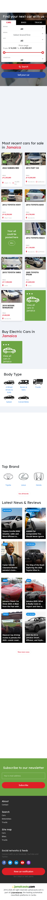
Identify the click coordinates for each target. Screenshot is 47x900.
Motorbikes (6, 819)
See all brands (24, 494)
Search (25, 66)
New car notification (23, 871)
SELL (12, 243)
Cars (8, 22)
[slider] (4, 52)
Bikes (23, 22)
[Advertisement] (23, 112)
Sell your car (23, 75)
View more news (23, 652)
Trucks (38, 22)
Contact (5, 804)
